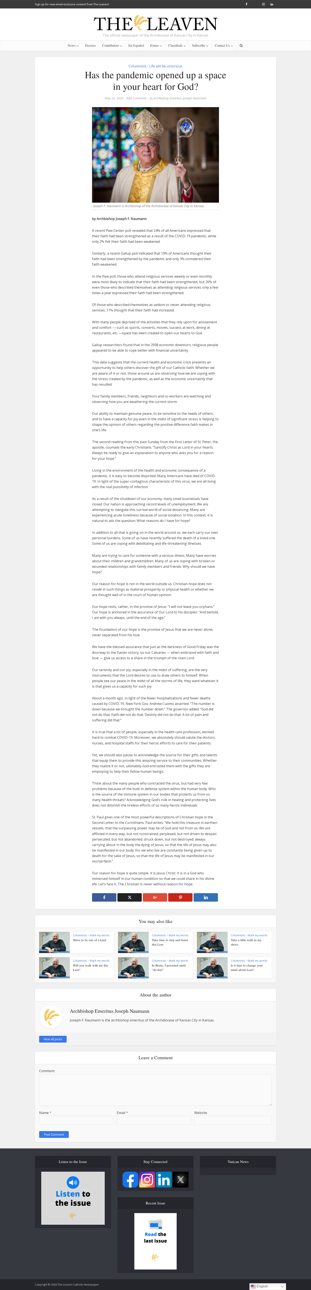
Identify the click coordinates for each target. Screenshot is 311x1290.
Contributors (110, 45)
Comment (47, 1071)
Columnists (137, 66)
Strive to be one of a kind (89, 940)
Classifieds (175, 45)
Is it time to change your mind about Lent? (247, 967)
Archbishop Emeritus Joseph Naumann (180, 98)
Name (45, 1112)
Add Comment (136, 98)
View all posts (53, 1039)
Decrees (90, 45)
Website (200, 1112)
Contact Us (222, 45)
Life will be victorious (165, 66)
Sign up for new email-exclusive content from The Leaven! (72, 4)
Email (122, 1112)
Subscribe (198, 45)
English (262, 1286)
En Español (136, 45)
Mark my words (100, 935)
